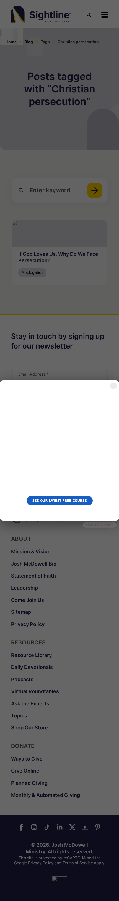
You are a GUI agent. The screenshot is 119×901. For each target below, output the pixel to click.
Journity (106, 524)
